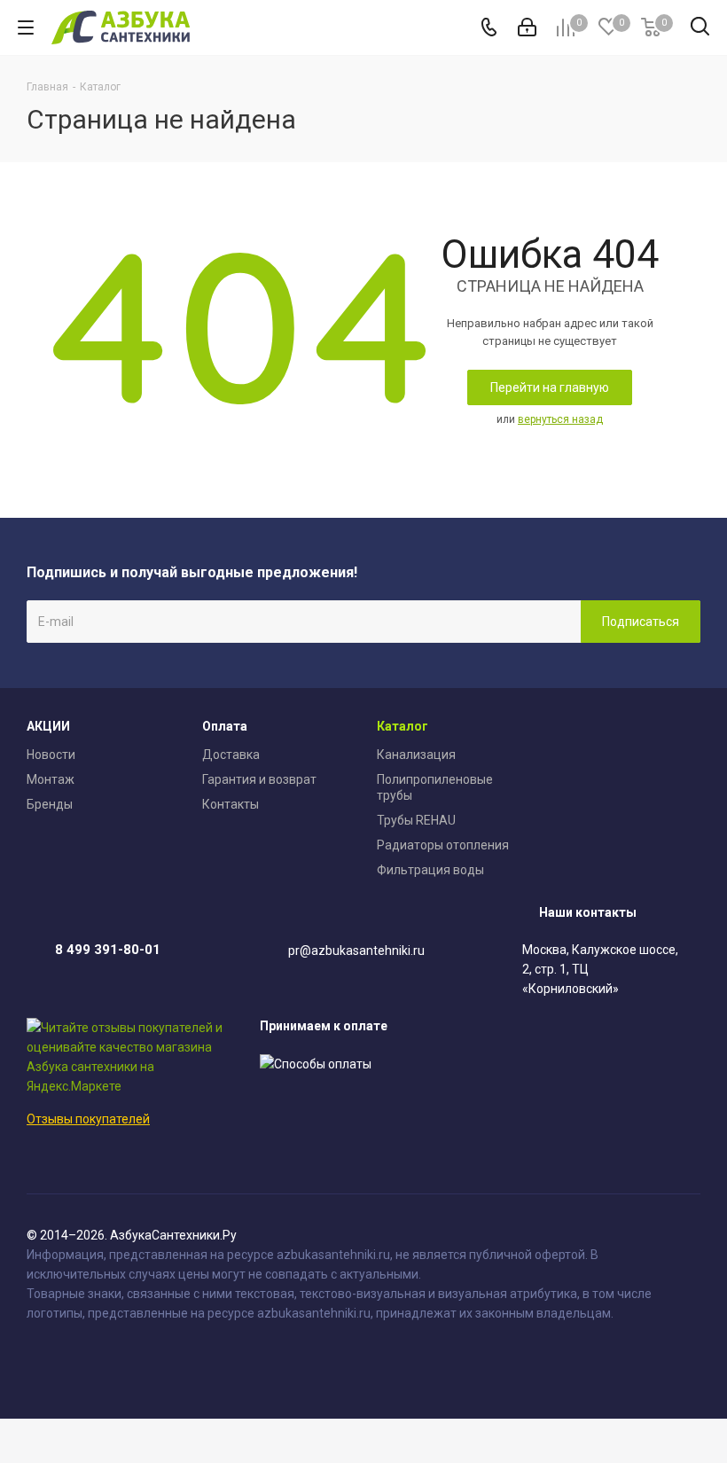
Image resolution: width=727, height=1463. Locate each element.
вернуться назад (560, 419)
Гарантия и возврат (259, 779)
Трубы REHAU (416, 820)
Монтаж (50, 779)
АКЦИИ (48, 726)
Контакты (230, 804)
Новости (51, 754)
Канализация (416, 754)
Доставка (231, 754)
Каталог (402, 726)
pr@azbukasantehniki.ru (356, 950)
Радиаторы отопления (443, 845)
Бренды (50, 804)
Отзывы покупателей (88, 1119)
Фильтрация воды (430, 870)
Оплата (224, 726)
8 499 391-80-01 (107, 950)
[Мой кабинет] (527, 27)
